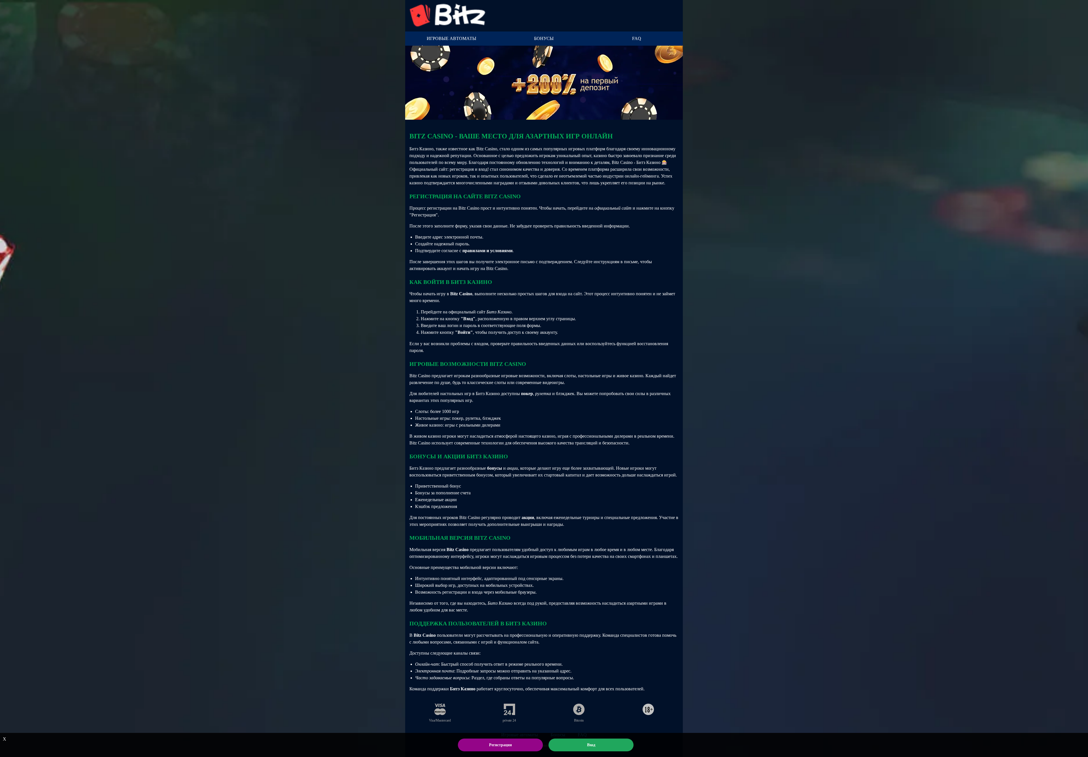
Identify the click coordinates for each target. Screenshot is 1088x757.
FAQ (636, 38)
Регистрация (500, 745)
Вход (591, 745)
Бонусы (544, 38)
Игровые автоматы (451, 38)
